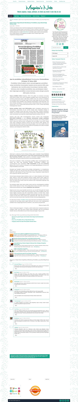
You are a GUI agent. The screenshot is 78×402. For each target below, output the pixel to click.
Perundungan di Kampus (56, 99)
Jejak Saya (16, 16)
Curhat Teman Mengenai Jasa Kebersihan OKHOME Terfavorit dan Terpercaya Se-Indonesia (60, 75)
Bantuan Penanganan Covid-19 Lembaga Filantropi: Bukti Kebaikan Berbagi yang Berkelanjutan (59, 63)
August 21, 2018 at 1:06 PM (24, 272)
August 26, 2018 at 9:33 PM (24, 309)
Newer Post (12, 379)
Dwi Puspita (16, 272)
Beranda (10, 16)
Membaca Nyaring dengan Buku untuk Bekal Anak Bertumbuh (27, 238)
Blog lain (43, 16)
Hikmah (55, 1)
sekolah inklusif (26, 31)
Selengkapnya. (63, 41)
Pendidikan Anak (62, 1)
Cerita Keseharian (49, 1)
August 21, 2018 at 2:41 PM (25, 281)
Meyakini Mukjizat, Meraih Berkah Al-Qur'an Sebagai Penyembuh (60, 111)
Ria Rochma (16, 318)
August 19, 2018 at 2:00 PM (27, 264)
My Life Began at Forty (57, 86)
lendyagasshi (16, 289)
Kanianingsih (16, 281)
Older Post (47, 379)
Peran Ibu (14, 1)
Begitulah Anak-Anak (40, 1)
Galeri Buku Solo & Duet (26, 16)
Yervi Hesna (16, 309)
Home (30, 379)
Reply (16, 268)
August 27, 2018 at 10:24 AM (24, 318)
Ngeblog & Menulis (30, 1)
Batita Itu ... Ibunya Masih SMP (59, 88)
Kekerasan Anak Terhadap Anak (58, 102)
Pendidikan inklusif (24, 199)
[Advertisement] (30, 368)
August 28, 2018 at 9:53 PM (23, 327)
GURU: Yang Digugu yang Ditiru (21, 248)
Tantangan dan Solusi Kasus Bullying (59, 104)
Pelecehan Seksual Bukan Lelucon (58, 101)
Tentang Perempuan (22, 1)
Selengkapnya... (43, 236)
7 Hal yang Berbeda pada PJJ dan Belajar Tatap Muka (25, 253)
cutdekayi (16, 327)
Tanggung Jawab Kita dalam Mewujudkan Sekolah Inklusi (24, 221)
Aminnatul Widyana (18, 264)
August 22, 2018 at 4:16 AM (25, 289)
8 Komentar (17, 25)
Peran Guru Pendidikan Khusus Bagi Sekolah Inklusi (23, 219)
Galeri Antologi (36, 16)
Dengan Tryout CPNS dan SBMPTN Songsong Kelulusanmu (26, 233)
